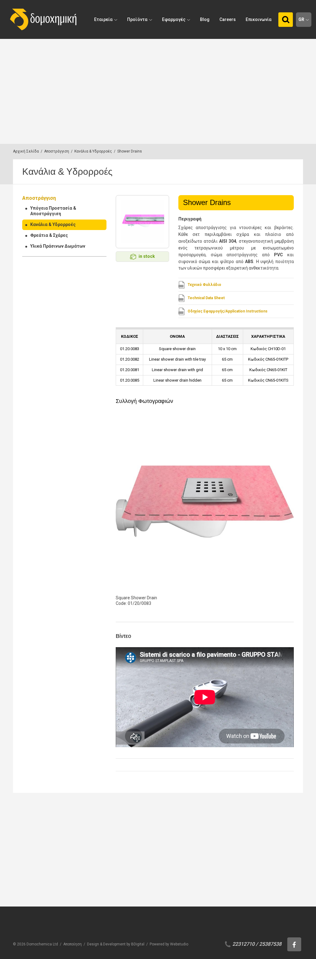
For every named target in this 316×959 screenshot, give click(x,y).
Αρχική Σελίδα (26, 151)
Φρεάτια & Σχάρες (49, 235)
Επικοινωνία (259, 19)
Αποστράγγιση (56, 151)
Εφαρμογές (173, 19)
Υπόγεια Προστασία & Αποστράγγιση (53, 211)
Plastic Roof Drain (123, 893)
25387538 (270, 944)
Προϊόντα (137, 19)
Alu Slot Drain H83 (62, 893)
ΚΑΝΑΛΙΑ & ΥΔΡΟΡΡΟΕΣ (63, 885)
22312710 (243, 944)
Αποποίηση (72, 944)
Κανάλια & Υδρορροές (93, 151)
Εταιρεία (103, 19)
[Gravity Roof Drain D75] (188, 852)
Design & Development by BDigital (115, 944)
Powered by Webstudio (169, 944)
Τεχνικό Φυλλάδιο (204, 285)
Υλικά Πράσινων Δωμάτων (57, 246)
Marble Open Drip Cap (249, 893)
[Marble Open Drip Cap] (249, 852)
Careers (227, 19)
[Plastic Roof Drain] (127, 852)
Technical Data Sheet (206, 298)
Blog (205, 19)
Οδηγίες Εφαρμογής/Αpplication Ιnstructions (228, 311)
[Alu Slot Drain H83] (67, 852)
